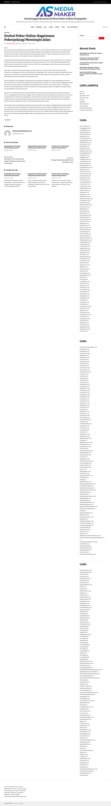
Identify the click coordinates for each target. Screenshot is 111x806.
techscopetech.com (85, 215)
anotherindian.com (85, 758)
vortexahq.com (84, 378)
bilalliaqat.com (84, 519)
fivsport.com (83, 727)
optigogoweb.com (85, 327)
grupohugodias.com (85, 719)
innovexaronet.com (85, 176)
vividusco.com (84, 376)
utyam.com (83, 748)
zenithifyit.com (84, 380)
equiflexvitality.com (85, 492)
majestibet (7, 794)
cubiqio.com (83, 440)
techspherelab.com (85, 229)
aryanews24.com (85, 682)
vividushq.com (84, 300)
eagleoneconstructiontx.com (88, 490)
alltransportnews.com (86, 661)
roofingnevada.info (85, 527)
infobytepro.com (84, 155)
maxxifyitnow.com (85, 260)
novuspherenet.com (85, 306)
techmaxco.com (84, 428)
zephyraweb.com (85, 384)
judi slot (82, 99)
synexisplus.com (84, 361)
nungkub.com (84, 756)
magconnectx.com (85, 529)
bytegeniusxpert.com (86, 151)
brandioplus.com (84, 291)
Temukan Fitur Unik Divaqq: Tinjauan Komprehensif (91, 63)
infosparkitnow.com (85, 142)
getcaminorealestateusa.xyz (88, 554)
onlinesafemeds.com (86, 607)
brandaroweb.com (85, 329)
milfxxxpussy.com (85, 742)
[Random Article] (103, 27)
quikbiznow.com (84, 323)
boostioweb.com (84, 351)
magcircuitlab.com (85, 190)
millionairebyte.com (85, 550)
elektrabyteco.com (85, 196)
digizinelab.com (84, 209)
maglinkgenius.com (85, 188)
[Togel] (104, 2)
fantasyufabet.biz (85, 618)
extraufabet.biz (84, 630)
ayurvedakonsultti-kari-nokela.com (90, 678)
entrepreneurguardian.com (87, 508)
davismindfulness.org (86, 548)
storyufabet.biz (84, 647)
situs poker (20, 792)
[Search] (106, 27)
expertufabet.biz (84, 615)
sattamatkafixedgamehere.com (89, 506)
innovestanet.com (85, 273)
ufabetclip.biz (84, 613)
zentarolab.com (84, 320)
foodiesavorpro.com (85, 446)
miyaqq (13, 794)
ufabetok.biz (83, 653)
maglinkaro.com (84, 223)
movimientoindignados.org (87, 740)
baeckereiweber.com (86, 570)
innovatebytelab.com (86, 153)
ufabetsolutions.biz (85, 634)
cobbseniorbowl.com (86, 688)
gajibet (18, 794)
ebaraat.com (83, 593)
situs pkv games (84, 104)
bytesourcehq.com (85, 163)
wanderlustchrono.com (86, 461)
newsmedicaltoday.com (86, 525)
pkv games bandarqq (86, 108)
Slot (45, 27)
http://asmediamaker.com (18, 133)
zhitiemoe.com (84, 754)
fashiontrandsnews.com (87, 663)
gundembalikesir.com (86, 584)
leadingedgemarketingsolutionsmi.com (91, 669)
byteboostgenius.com (86, 240)
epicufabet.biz (84, 649)
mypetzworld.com (85, 702)
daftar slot (22, 790)
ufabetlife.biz (83, 632)
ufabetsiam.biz (84, 620)
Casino (51, 27)
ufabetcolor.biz (84, 628)
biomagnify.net (84, 775)
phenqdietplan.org (85, 733)
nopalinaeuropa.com (85, 773)
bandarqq (82, 102)
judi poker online (84, 95)
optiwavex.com (84, 310)
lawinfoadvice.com (85, 731)
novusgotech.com (85, 281)
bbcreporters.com (85, 665)
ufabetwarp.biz (84, 611)
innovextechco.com (85, 186)
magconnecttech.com (86, 475)
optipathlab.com (84, 355)
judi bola (12, 786)
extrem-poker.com (85, 711)
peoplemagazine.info (86, 572)
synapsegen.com (85, 296)
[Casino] (100, 2)
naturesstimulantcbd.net (87, 771)
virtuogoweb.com (85, 601)
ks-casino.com (84, 713)
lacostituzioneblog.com (86, 750)
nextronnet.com (84, 283)
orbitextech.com (84, 473)
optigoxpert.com (84, 405)
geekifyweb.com (84, 147)
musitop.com (83, 746)
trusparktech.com (85, 394)
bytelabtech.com (84, 136)
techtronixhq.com (85, 126)
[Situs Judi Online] (106, 2)
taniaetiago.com (84, 762)
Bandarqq (39, 27)
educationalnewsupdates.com (88, 347)
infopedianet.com (85, 244)
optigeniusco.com (85, 388)
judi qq (82, 91)
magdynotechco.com (86, 140)
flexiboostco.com (85, 349)
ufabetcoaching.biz (85, 546)
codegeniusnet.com (85, 159)
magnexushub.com (85, 599)
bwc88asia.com (84, 709)
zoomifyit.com (84, 331)
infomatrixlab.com (85, 231)
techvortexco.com (85, 144)
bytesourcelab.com (85, 256)
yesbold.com (83, 589)
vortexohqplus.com (85, 419)
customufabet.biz (85, 644)
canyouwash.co (84, 576)
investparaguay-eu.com (86, 707)
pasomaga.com (84, 767)
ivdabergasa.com (85, 696)
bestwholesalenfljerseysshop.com (90, 673)
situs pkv (13, 790)
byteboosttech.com (85, 597)
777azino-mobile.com (86, 686)
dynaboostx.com (84, 411)
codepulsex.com (84, 213)
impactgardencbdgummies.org (88, 769)
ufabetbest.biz (84, 640)
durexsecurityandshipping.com (89, 692)
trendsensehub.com (85, 465)
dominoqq (7, 790)
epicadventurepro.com (86, 450)
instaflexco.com (84, 413)
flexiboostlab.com (85, 417)
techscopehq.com (85, 250)
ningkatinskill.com (85, 725)
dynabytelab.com (85, 357)
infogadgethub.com (85, 128)
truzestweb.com (84, 316)
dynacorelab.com (85, 370)
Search (82, 35)
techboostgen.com (85, 132)
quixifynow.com (84, 262)
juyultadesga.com (85, 698)
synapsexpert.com (85, 318)
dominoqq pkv (84, 106)
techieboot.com (84, 582)
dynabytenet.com (85, 225)
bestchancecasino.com (86, 517)
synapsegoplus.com (85, 242)
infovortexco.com (85, 207)
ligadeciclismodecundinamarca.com (90, 535)
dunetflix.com (84, 738)
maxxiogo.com (84, 279)
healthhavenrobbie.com (86, 486)
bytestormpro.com (85, 459)
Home (32, 27)
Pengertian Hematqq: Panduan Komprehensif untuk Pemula (89, 58)
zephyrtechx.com (85, 403)
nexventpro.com (84, 401)
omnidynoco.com (85, 312)
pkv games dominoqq (86, 110)
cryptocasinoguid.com (86, 667)
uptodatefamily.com (85, 744)
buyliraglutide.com (85, 605)
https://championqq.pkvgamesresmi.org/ (15, 796)
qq (5, 786)
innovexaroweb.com (85, 219)
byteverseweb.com (85, 236)
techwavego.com (85, 211)
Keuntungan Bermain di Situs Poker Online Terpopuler (55, 18)
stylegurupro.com (85, 436)
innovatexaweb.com (85, 138)
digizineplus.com (85, 252)
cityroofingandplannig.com (87, 694)
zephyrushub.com (85, 353)
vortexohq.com (84, 448)
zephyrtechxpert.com (86, 204)
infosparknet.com (85, 258)
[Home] (94, 2)
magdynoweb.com (85, 217)
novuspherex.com (85, 390)
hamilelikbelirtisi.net (85, 423)
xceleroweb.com (84, 325)
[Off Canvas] (5, 27)
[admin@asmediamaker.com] (7, 133)
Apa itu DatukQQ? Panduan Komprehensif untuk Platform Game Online (91, 73)
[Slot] (98, 2)
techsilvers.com (84, 723)
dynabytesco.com (85, 434)
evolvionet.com (84, 359)
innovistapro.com (85, 415)
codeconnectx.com (85, 171)
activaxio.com (84, 432)
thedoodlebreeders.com (87, 717)
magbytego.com (84, 157)
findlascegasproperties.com (88, 483)
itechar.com (83, 587)
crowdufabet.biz (84, 657)
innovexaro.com (84, 254)
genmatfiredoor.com (85, 481)
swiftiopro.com (84, 421)
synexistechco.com (85, 372)
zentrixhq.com (84, 271)
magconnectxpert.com (86, 198)
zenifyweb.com (84, 477)
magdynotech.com (85, 248)
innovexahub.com (85, 368)
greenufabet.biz (84, 626)
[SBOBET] (102, 2)
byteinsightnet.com (85, 165)
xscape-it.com (84, 684)
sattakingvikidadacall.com (87, 502)
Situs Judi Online (72, 27)
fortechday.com (84, 552)
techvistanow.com (85, 178)
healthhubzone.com (85, 591)
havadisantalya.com (85, 578)
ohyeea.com (83, 752)
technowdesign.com (85, 690)
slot (8, 786)
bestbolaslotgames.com (86, 504)
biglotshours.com (85, 603)
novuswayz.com (84, 407)
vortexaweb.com (84, 386)
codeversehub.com (85, 233)
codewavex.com (84, 192)
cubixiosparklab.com (86, 182)
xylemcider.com (84, 760)
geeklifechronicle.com (86, 442)
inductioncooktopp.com (86, 523)
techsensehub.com (85, 134)
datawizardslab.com (85, 438)
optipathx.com (84, 267)
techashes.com (84, 574)
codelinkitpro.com (85, 130)
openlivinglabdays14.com (87, 675)
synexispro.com (84, 531)
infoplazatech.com (85, 149)
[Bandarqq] (96, 2)
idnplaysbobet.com (85, 500)
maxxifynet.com (84, 366)
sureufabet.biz (84, 642)
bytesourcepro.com (85, 227)
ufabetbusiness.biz (85, 624)
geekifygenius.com (85, 471)
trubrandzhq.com (85, 397)
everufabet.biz (84, 655)
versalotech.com (84, 426)
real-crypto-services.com (87, 700)
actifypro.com (84, 409)
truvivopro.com (84, 374)
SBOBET (57, 27)
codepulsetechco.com (86, 167)
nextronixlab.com (85, 269)
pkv (16, 786)
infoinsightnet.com (85, 161)
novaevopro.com (84, 392)
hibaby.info (83, 510)
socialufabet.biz (84, 636)
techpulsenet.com (85, 202)
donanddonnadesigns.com (87, 488)
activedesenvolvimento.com (88, 496)
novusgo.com (84, 457)
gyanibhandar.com (85, 609)
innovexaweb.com (85, 289)
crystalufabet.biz (84, 651)
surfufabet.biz (84, 638)
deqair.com (83, 721)
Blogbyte (21, 803)
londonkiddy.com (85, 544)
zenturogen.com (84, 287)
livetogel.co (83, 479)
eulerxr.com (83, 469)
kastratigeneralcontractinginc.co (89, 671)
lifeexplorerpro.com (85, 454)
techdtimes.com (84, 580)
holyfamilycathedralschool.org (88, 541)
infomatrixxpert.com (85, 173)
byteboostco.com (85, 194)
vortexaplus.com (84, 302)
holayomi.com (84, 533)
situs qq (82, 93)
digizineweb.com (85, 169)
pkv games (7, 119)
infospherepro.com (85, 444)
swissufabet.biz (84, 622)
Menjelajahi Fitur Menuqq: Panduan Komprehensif (91, 54)
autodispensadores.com (87, 521)
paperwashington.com (86, 512)
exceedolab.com (84, 430)
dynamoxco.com (84, 285)
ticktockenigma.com (85, 467)
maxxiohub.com (84, 382)
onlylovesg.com (84, 494)
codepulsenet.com (85, 246)
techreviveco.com (85, 221)
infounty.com (83, 704)
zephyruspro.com (85, 265)
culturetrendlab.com (85, 463)
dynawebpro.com (85, 294)
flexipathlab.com (84, 298)
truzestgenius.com (85, 200)
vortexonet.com (84, 363)
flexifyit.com (83, 277)
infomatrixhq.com (85, 180)
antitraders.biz (84, 680)
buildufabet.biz (84, 659)
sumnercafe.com (85, 736)
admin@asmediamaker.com (13, 43)
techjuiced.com (84, 595)
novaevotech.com (85, 184)
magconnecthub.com (86, 238)
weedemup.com (84, 515)
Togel (63, 27)
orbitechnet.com (84, 308)
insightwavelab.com (85, 452)
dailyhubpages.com (85, 498)
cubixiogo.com (84, 304)
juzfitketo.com (84, 765)
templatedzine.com (85, 729)
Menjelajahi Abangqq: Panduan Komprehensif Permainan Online (90, 68)
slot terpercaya (84, 97)
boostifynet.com (84, 399)
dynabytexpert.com (85, 275)
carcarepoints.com (85, 715)
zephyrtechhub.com (85, 314)
